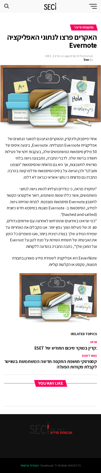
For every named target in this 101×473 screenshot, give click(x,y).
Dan (86, 59)
